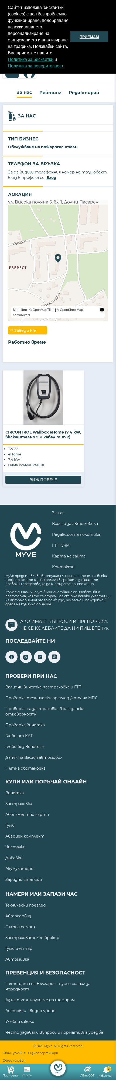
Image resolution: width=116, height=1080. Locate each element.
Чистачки (15, 847)
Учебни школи (19, 1021)
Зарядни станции (23, 879)
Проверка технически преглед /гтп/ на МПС (51, 697)
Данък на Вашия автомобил (33, 757)
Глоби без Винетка (24, 746)
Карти (27, 1075)
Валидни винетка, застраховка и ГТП (43, 687)
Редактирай (84, 92)
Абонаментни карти (27, 814)
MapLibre (20, 309)
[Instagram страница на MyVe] (26, 661)
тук (105, 628)
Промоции (10, 1075)
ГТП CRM (61, 545)
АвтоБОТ (87, 1075)
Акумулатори (19, 868)
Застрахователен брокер (32, 937)
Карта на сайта (69, 556)
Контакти (63, 566)
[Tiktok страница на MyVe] (54, 661)
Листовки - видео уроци (30, 1010)
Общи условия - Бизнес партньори (30, 1053)
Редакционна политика (76, 534)
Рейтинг (50, 92)
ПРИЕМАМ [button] (89, 37)
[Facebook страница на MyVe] (11, 661)
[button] (66, 66)
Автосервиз (18, 916)
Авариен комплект (25, 836)
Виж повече (43, 479)
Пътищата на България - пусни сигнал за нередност (47, 986)
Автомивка (17, 959)
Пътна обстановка (25, 768)
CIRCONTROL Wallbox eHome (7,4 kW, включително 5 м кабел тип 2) (43, 434)
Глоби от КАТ (19, 735)
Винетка (14, 792)
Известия (105, 1072)
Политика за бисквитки (30, 59)
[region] (58, 263)
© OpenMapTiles (41, 309)
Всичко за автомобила (75, 523)
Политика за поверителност (35, 66)
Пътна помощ (20, 926)
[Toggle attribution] (102, 309)
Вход (51, 177)
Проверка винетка (25, 725)
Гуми (10, 825)
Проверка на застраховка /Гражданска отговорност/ (44, 711)
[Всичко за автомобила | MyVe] (58, 1068)
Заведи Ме (25, 330)
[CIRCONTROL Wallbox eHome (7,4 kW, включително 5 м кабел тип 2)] (43, 397)
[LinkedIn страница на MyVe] (40, 661)
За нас (24, 92)
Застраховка (18, 803)
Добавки (13, 857)
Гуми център (18, 948)
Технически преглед (25, 905)
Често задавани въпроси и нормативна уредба (54, 1032)
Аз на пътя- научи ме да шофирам (40, 999)
